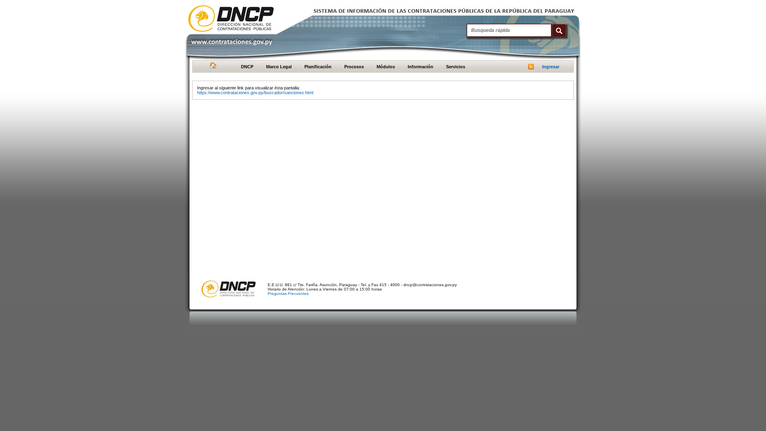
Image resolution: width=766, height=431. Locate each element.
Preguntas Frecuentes (288, 293)
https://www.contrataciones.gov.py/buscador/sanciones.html (255, 92)
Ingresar (550, 66)
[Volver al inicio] (212, 67)
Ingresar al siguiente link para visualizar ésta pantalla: (248, 87)
